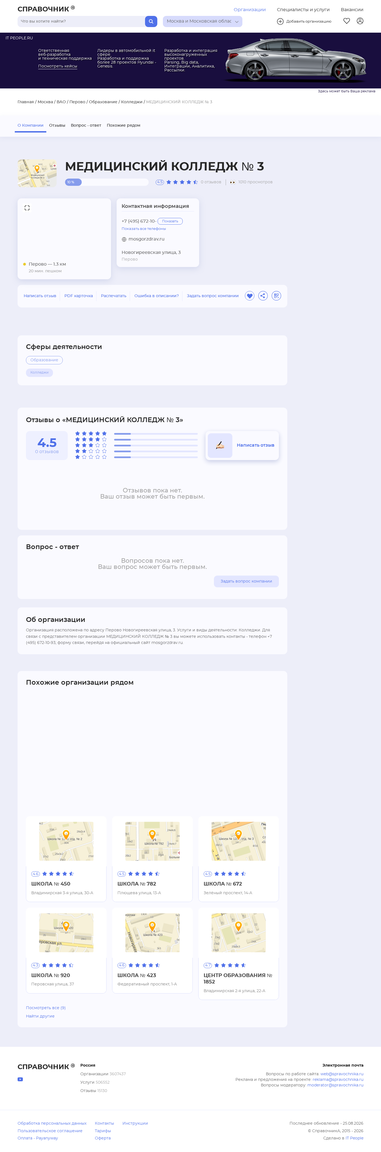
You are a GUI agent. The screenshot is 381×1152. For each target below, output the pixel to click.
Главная (26, 102)
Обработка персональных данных (52, 1123)
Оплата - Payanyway (38, 1138)
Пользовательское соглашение (50, 1131)
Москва (45, 102)
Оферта (103, 1138)
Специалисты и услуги (303, 10)
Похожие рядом (123, 126)
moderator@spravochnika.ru (335, 1085)
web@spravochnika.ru (341, 1074)
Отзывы (57, 126)
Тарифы (103, 1131)
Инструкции (135, 1123)
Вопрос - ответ (86, 126)
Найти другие (40, 1016)
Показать (170, 221)
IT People (354, 1138)
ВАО (61, 102)
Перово (77, 102)
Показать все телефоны (144, 229)
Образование (103, 102)
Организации (250, 10)
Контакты (104, 1123)
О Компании (31, 126)
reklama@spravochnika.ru (338, 1080)
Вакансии (352, 10)
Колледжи (132, 102)
